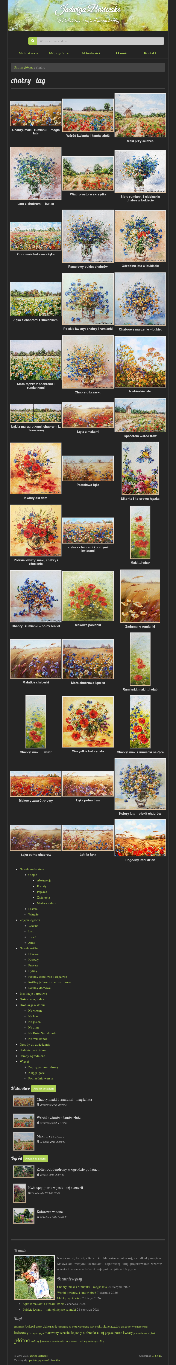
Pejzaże (42, 891)
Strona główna (23, 67)
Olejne (32, 874)
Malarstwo (27, 52)
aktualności (19, 1326)
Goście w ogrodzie (32, 999)
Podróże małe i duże (33, 1050)
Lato (31, 931)
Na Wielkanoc (37, 1038)
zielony (82, 1341)
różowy (65, 1341)
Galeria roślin (29, 948)
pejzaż (109, 1333)
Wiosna (33, 925)
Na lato (33, 1016)
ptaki (152, 1333)
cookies (56, 1360)
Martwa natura (46, 903)
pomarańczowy (141, 1333)
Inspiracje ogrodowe (33, 993)
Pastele (33, 909)
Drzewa (33, 954)
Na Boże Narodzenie (42, 1033)
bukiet (30, 1326)
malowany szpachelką (59, 1332)
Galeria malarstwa (32, 869)
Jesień (32, 937)
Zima (31, 942)
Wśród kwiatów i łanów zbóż (76, 1292)
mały (78, 1333)
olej (100, 1332)
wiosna (74, 1341)
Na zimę (33, 1027)
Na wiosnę (35, 1010)
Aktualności (90, 52)
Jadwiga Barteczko (88, 10)
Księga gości (37, 1072)
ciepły (39, 1326)
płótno (22, 1340)
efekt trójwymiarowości (134, 1326)
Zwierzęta (43, 897)
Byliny (32, 971)
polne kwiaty (123, 1332)
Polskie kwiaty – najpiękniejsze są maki (49, 1309)
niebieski (89, 1332)
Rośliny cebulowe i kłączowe (47, 976)
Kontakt (150, 52)
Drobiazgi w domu (32, 1005)
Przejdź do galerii (43, 1088)
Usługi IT (156, 1355)
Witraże (33, 914)
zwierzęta (92, 1341)
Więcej (24, 1061)
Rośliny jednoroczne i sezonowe (49, 982)
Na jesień (34, 1022)
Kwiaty (42, 886)
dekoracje (50, 1326)
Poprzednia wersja (40, 1078)
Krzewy (33, 959)
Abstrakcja (44, 880)
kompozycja (36, 1333)
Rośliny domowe (39, 987)
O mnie (122, 52)
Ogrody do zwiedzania (35, 1044)
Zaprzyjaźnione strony (43, 1067)
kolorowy (21, 1332)
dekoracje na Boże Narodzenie (73, 1326)
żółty (101, 1341)
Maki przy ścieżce (69, 1298)
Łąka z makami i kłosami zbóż (43, 1303)
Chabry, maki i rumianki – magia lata (82, 1287)
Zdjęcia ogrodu (30, 920)
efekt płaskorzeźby (107, 1326)
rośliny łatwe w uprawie (45, 1341)
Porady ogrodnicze (32, 1056)
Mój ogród (58, 52)
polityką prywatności (39, 1360)
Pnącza (33, 965)
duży (92, 1326)
